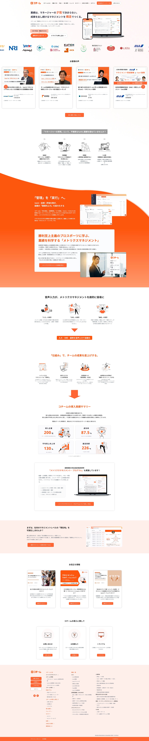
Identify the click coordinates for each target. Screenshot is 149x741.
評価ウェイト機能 (101, 681)
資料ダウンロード (39, 35)
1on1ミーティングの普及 (51, 100)
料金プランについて (51, 692)
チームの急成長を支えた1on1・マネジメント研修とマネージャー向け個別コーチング (18, 88)
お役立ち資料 (85, 3)
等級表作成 (99, 690)
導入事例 (66, 3)
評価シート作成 (100, 676)
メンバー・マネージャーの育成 (15, 100)
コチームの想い (49, 687)
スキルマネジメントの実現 (53, 685)
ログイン (93, 3)
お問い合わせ (116, 3)
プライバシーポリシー (36, 739)
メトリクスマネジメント (51, 674)
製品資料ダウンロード (103, 3)
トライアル (101, 655)
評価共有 (99, 685)
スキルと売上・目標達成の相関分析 (80, 714)
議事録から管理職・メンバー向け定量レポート (107, 699)
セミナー (77, 3)
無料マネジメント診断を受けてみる (41, 545)
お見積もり (74, 655)
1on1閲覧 (74, 679)
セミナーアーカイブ (51, 718)
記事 (47, 721)
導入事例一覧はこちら (74, 115)
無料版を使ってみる (51, 697)
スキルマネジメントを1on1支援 (79, 712)
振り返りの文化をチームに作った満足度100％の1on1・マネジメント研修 (55, 88)
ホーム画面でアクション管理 (103, 714)
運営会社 (48, 726)
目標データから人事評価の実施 (79, 701)
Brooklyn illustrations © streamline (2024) (104, 735)
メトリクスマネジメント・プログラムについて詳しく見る (74, 504)
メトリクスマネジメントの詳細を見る (52, 265)
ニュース (71, 3)
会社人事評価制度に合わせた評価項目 (105, 683)
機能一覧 (54, 3)
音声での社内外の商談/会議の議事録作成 (106, 696)
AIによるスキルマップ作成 (78, 710)
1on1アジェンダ (76, 681)
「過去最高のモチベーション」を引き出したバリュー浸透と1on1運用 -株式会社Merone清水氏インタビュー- (130, 83)
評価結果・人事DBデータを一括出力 (105, 687)
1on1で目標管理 (76, 690)
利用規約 (44, 739)
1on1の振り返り (76, 686)
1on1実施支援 (75, 677)
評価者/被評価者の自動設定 (103, 692)
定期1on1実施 (75, 683)
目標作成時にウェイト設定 (78, 703)
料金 (60, 3)
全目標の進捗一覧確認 (77, 705)
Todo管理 (74, 688)
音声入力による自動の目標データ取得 (105, 707)
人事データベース (101, 711)
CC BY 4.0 (116, 735)
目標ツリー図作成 (76, 698)
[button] (6, 87)
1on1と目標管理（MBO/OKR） (54, 683)
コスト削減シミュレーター (53, 694)
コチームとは (46, 3)
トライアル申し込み (57, 36)
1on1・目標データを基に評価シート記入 (106, 679)
